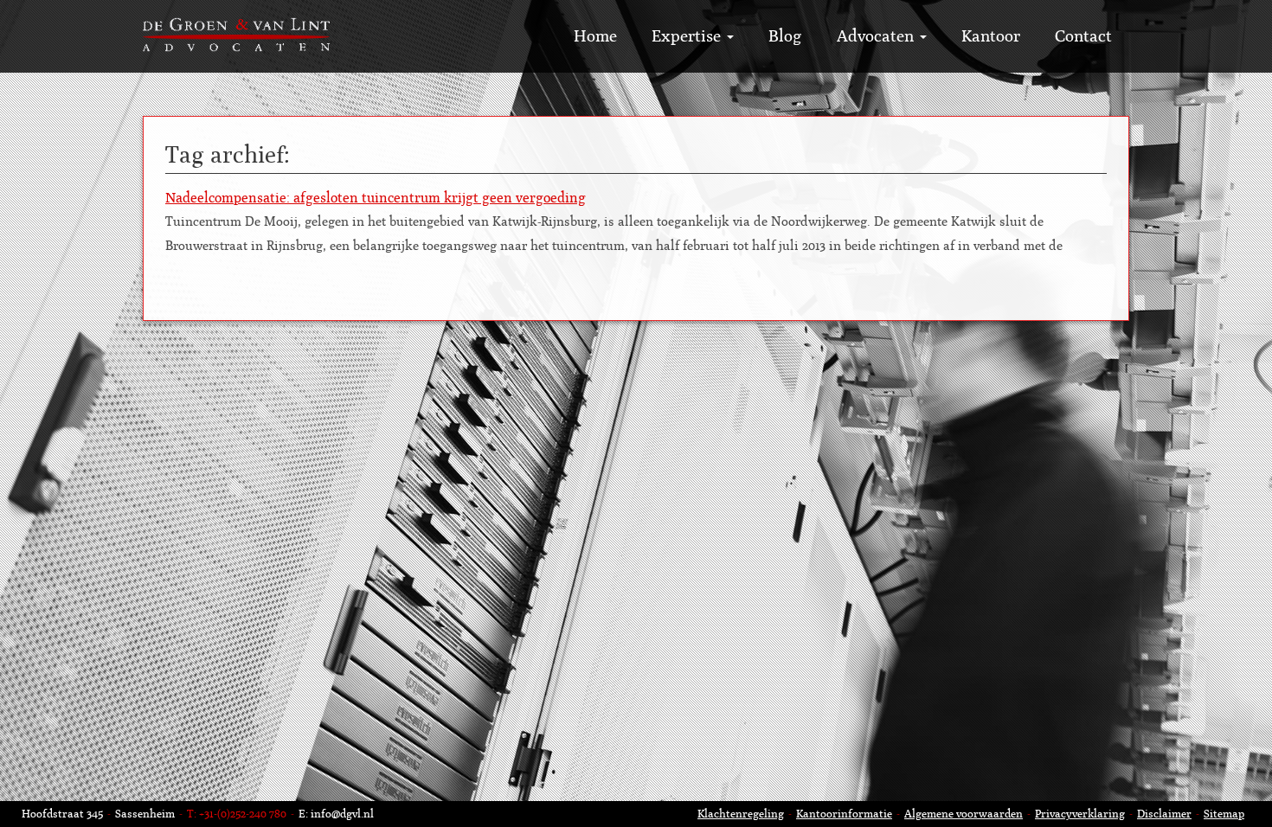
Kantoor (990, 36)
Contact (1083, 36)
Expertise (688, 36)
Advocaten (877, 36)
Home (595, 36)
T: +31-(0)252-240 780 (236, 813)
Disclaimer (1164, 813)
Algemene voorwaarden (963, 813)
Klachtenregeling (740, 813)
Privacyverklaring (1080, 813)
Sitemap (1224, 813)
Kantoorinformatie (844, 813)
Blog (785, 36)
